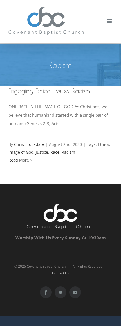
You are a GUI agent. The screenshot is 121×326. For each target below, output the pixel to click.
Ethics (103, 144)
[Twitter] (60, 292)
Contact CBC (62, 273)
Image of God (20, 152)
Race (54, 152)
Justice (42, 152)
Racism (68, 152)
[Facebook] (46, 292)
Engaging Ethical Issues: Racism (49, 91)
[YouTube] (75, 292)
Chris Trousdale (29, 144)
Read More (18, 160)
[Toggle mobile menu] (110, 21)
